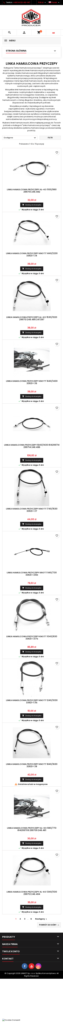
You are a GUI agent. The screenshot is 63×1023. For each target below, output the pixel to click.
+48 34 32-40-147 (21, 2)
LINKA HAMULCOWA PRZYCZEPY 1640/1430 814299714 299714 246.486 (31, 446)
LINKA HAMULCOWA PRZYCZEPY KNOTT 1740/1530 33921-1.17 (31, 510)
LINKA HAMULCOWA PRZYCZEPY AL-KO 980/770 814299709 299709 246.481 (31, 829)
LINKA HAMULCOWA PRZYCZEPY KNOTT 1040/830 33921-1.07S (31, 637)
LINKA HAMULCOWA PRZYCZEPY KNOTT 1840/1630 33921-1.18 (31, 765)
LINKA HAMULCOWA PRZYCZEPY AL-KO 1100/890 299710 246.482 (32, 190)
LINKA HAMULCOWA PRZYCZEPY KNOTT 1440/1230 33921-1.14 (32, 254)
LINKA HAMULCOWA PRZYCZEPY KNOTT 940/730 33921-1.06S (32, 573)
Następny (41, 919)
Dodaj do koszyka (31, 205)
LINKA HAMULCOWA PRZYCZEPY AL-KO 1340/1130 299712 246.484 (32, 893)
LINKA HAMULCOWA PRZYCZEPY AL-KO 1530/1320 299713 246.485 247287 (31, 318)
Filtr (50, 137)
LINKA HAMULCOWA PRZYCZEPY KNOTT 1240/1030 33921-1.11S (32, 701)
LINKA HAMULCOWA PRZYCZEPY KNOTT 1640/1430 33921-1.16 (32, 382)
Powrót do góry (49, 925)
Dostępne (20, 138)
